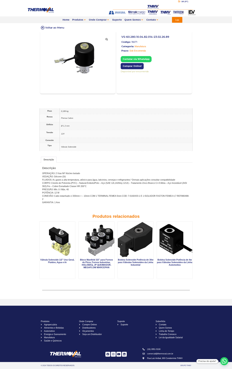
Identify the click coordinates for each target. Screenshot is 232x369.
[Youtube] (118, 354)
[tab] (49, 160)
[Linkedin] (124, 354)
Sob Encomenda (137, 50)
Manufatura (140, 46)
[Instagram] (113, 354)
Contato (151, 19)
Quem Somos (132, 19)
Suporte (117, 19)
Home (66, 19)
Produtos (77, 19)
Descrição (49, 159)
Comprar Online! (132, 66)
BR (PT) (185, 1)
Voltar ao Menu (54, 27)
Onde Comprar (98, 19)
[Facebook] (107, 354)
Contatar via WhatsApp (136, 59)
